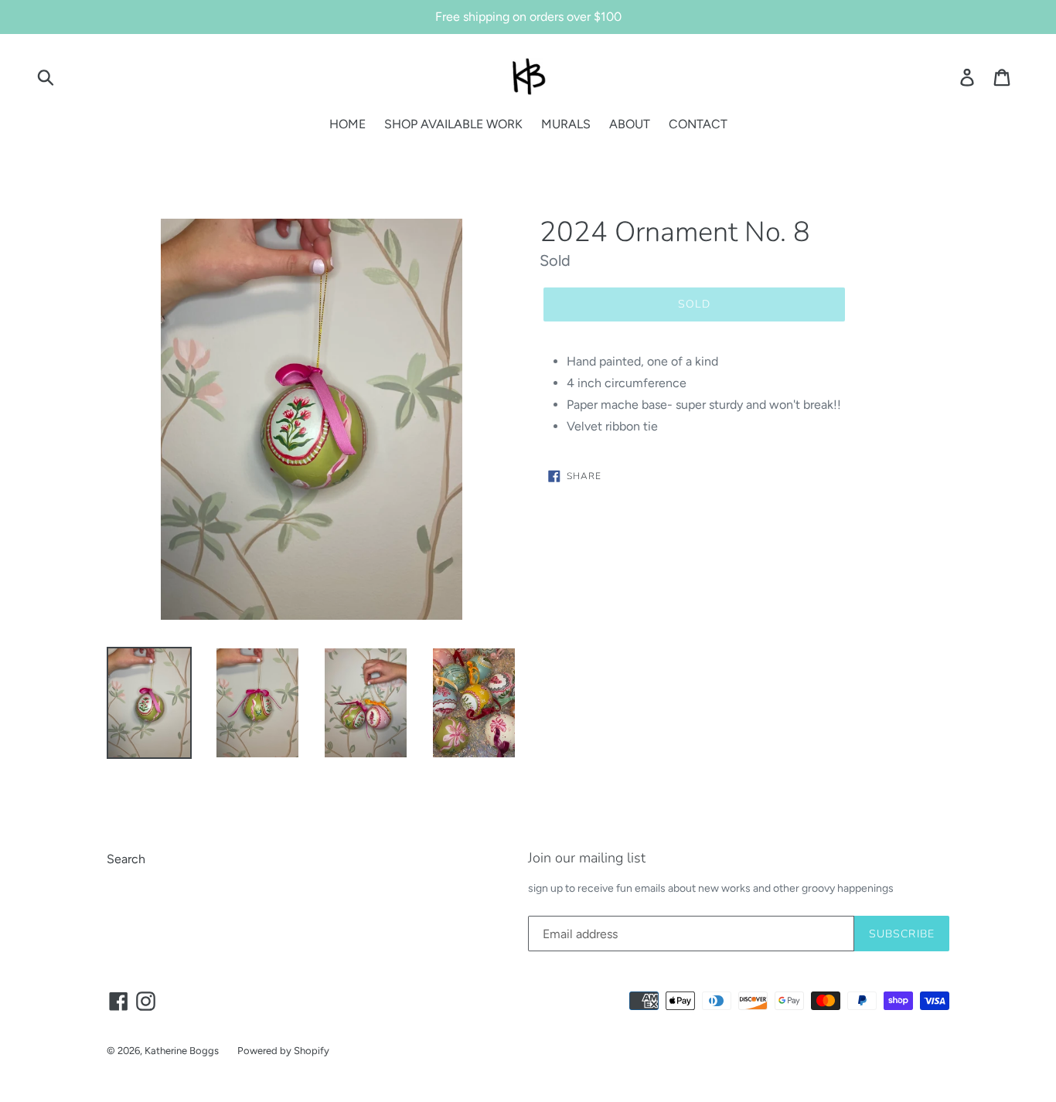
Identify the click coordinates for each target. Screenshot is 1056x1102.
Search (126, 859)
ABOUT (629, 124)
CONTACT (698, 124)
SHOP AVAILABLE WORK (453, 124)
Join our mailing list (587, 858)
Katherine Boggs (182, 1050)
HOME (347, 124)
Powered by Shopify (283, 1050)
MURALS (566, 124)
